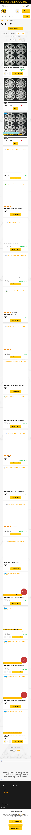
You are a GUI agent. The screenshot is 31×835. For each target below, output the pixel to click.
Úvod (2, 20)
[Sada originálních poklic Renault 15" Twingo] (16, 54)
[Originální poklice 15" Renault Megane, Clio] (16, 478)
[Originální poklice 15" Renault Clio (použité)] (16, 584)
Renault (6, 20)
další (18, 39)
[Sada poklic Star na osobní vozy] (16, 549)
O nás (5, 789)
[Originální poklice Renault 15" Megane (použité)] (16, 687)
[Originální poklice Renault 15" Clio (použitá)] (16, 619)
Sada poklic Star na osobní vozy (11, 562)
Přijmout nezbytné (15, 821)
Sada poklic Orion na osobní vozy (11, 528)
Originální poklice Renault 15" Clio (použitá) (14, 632)
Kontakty (6, 792)
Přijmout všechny (15, 828)
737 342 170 (4, 5)
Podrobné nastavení (15, 825)
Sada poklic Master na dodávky (11, 243)
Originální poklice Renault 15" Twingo (12, 172)
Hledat (26, 16)
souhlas (21, 814)
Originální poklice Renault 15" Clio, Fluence (14, 385)
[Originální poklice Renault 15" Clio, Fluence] (16, 372)
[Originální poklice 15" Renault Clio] (16, 299)
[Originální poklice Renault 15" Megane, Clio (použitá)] (16, 652)
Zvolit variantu (15, 178)
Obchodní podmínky (9, 791)
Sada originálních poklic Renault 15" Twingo (14, 67)
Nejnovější (4, 33)
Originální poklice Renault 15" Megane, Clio (14, 420)
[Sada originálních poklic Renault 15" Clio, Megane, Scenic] (16, 89)
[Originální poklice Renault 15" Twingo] (16, 159)
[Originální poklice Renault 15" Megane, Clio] (16, 407)
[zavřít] (29, 1)
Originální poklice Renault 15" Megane (13, 208)
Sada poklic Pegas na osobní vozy (12, 456)
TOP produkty (20, 33)
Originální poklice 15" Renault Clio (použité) (14, 597)
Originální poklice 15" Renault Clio (12, 314)
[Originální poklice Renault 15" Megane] (16, 193)
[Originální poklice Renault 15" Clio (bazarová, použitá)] (16, 722)
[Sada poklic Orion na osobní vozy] (16, 513)
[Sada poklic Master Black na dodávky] (16, 265)
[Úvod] (7, 11)
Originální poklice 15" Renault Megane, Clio (14, 491)
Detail (15, 108)
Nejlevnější (12, 33)
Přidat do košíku (17, 73)
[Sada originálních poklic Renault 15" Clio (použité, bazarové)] (16, 124)
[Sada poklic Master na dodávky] (16, 230)
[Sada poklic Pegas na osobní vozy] (16, 442)
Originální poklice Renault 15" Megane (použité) (15, 700)
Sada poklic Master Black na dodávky (12, 278)
